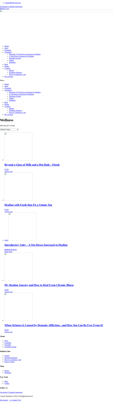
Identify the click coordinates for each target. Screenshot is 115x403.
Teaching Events (15, 58)
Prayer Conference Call (17, 74)
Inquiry (11, 70)
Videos (11, 60)
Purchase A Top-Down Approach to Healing (25, 54)
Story (6, 48)
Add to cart (8, 171)
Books (6, 66)
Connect (7, 68)
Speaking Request (15, 72)
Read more (8, 252)
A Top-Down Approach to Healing (21, 56)
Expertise (7, 50)
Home (6, 46)
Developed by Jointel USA (10, 400)
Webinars (12, 62)
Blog (6, 64)
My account (8, 76)
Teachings (8, 52)
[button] (57, 80)
